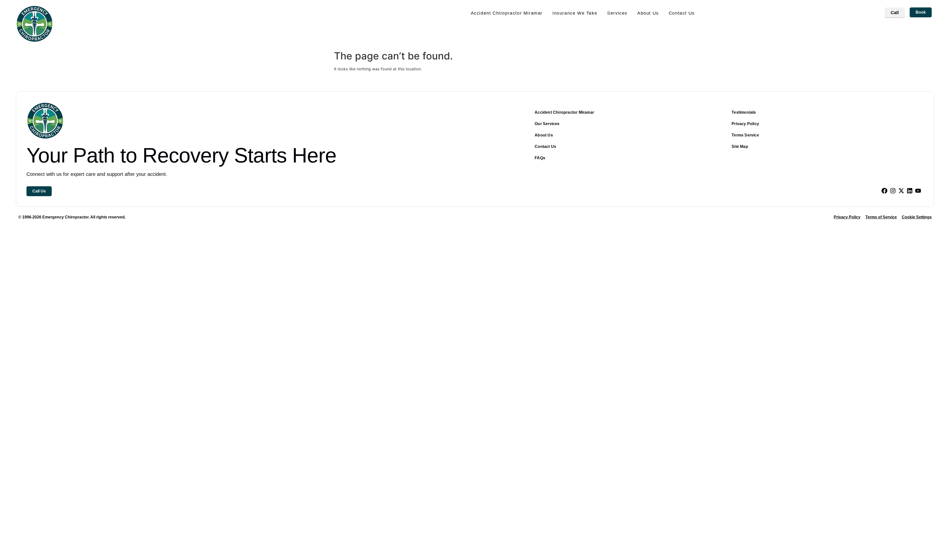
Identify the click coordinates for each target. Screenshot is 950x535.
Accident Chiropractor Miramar (507, 13)
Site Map (740, 146)
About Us (648, 13)
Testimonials (744, 112)
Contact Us (682, 13)
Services (617, 13)
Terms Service (745, 135)
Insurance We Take (574, 13)
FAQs (540, 158)
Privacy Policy (745, 124)
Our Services (547, 124)
